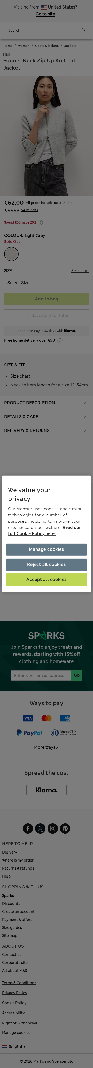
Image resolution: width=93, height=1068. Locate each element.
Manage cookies (46, 549)
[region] (46, 534)
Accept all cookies (46, 579)
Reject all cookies (46, 564)
